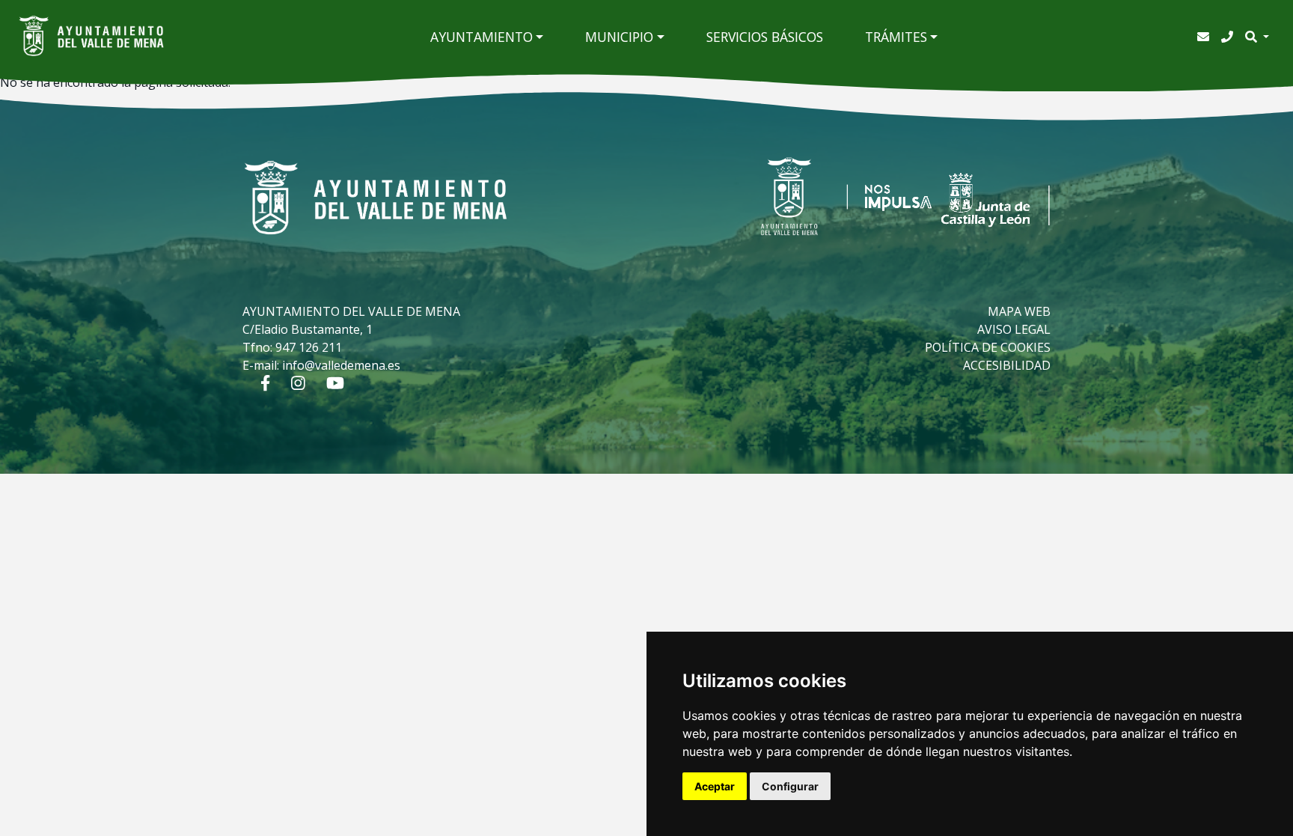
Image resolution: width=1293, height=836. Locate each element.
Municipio (619, 37)
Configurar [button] (790, 786)
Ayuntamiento (481, 37)
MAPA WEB (1019, 311)
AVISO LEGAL (1014, 329)
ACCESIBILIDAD (1007, 365)
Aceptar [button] (714, 786)
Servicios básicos (764, 37)
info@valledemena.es (341, 365)
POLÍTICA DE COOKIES (988, 347)
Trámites (896, 37)
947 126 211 (308, 347)
